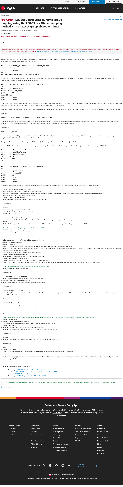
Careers (100, 435)
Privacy (43, 478)
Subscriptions (58, 432)
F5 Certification (36, 444)
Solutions (12, 435)
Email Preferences (59, 447)
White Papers (35, 429)
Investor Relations (103, 441)
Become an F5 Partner (83, 435)
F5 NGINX (100, 453)
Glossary (34, 432)
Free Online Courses (38, 441)
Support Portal (58, 429)
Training (34, 447)
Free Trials (12, 429)
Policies (37, 478)
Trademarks (30, 478)
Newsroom (101, 450)
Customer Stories (37, 435)
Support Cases (58, 438)
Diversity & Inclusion (104, 438)
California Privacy (52, 478)
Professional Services (61, 444)
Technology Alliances (82, 432)
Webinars (34, 438)
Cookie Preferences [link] (90, 478)
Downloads (57, 441)
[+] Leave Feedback (60, 450)
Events (99, 447)
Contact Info (101, 429)
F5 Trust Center (102, 432)
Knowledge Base (59, 435)
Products (12, 432)
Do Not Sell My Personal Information (71, 478)
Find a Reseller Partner (83, 429)
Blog (99, 444)
